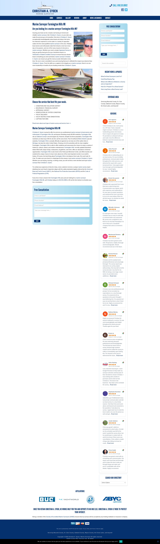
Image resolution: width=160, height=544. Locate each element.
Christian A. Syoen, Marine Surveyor (80, 536)
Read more (109, 142)
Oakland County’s (42, 136)
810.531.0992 (122, 5)
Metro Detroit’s (82, 139)
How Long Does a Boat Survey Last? (112, 89)
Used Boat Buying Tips (107, 79)
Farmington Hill (85, 134)
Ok (121, 541)
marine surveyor (42, 35)
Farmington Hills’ (69, 147)
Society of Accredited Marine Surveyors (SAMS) (60, 516)
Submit (37, 221)
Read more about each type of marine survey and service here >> (51, 123)
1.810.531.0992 (62, 180)
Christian (49, 180)
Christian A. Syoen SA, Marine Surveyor (45, 8)
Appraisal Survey (64, 50)
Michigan (35, 143)
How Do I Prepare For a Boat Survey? (112, 86)
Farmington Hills (87, 136)
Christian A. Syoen (55, 35)
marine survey (82, 167)
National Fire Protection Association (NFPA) (67, 171)
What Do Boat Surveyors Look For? (111, 76)
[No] (158, 541)
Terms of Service (96, 528)
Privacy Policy (86, 528)
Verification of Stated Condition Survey (43, 54)
